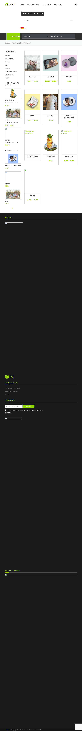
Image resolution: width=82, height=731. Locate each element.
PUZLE (7, 120)
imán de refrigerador (11, 71)
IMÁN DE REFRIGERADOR (13, 166)
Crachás (7, 62)
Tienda (22, 4)
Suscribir (28, 406)
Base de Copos (9, 59)
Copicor (7, 730)
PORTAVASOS (9, 100)
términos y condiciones (27, 410)
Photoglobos (9, 74)
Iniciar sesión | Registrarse (33, 13)
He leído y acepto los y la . (24, 411)
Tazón (7, 78)
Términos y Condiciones (12, 388)
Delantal (7, 68)
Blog (43, 4)
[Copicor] (10, 4)
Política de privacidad (11, 391)
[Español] (23, 28)
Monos (7, 140)
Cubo (6, 65)
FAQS (49, 4)
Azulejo (7, 55)
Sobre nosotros (33, 4)
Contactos (58, 4)
